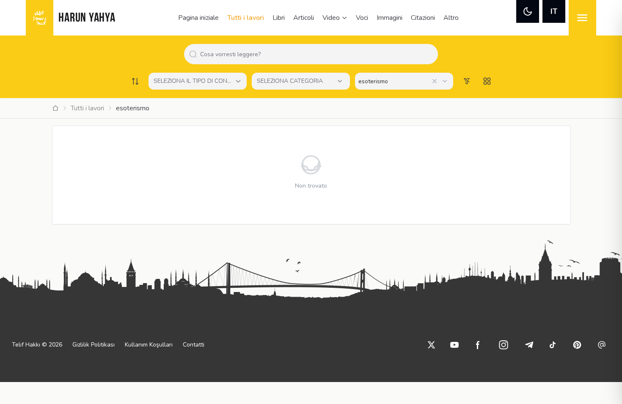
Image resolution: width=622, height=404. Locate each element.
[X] (431, 344)
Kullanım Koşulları (149, 345)
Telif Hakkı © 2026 (37, 345)
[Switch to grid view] (487, 81)
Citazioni (423, 17)
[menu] (582, 17)
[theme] (527, 11)
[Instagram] (503, 345)
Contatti (193, 345)
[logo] (39, 17)
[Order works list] (135, 81)
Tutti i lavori (245, 17)
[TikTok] (552, 344)
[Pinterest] (577, 345)
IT (553, 11)
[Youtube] (454, 344)
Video (331, 17)
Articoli (303, 17)
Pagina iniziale (198, 17)
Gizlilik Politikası (93, 345)
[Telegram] (528, 344)
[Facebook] (478, 344)
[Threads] (601, 344)
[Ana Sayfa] (55, 108)
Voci (362, 17)
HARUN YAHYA (86, 18)
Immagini (389, 17)
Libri (278, 17)
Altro (451, 17)
